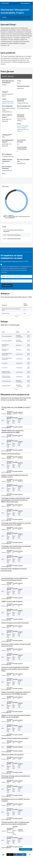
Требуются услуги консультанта (7, 160)
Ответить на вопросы (25, 849)
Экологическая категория (21, 141)
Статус (19, 80)
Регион (19, 123)
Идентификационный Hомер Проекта (8, 81)
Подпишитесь (7, 285)
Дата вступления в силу (23, 106)
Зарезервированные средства (7, 141)
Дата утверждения (7, 106)
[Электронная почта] (3, 854)
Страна (4, 99)
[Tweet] (9, 854)
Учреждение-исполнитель (20, 115)
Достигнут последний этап (23, 160)
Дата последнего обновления (7, 167)
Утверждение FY (7, 134)
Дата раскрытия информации (21, 99)
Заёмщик (5, 92)
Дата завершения (7, 154)
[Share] (16, 854)
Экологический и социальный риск (22, 148)
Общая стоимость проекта (7, 116)
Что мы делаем (5, 3)
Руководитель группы (23, 86)
